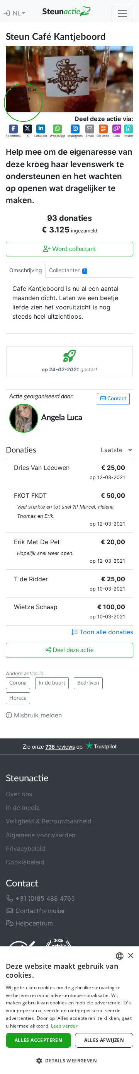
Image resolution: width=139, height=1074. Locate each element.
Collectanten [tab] (67, 270)
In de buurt (52, 683)
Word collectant (73, 249)
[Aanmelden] (6, 13)
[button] (13, 131)
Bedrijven (88, 683)
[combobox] (120, 956)
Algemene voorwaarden (40, 835)
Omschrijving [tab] (25, 270)
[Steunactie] (66, 11)
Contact (116, 398)
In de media (23, 807)
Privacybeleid (25, 848)
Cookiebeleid (25, 862)
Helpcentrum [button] (33, 923)
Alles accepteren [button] (38, 1040)
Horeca (18, 698)
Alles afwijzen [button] (104, 1040)
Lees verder (64, 1026)
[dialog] (69, 1010)
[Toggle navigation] (122, 13)
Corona (18, 683)
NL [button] (17, 13)
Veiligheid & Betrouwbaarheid (49, 821)
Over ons (19, 794)
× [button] (130, 956)
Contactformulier (39, 911)
